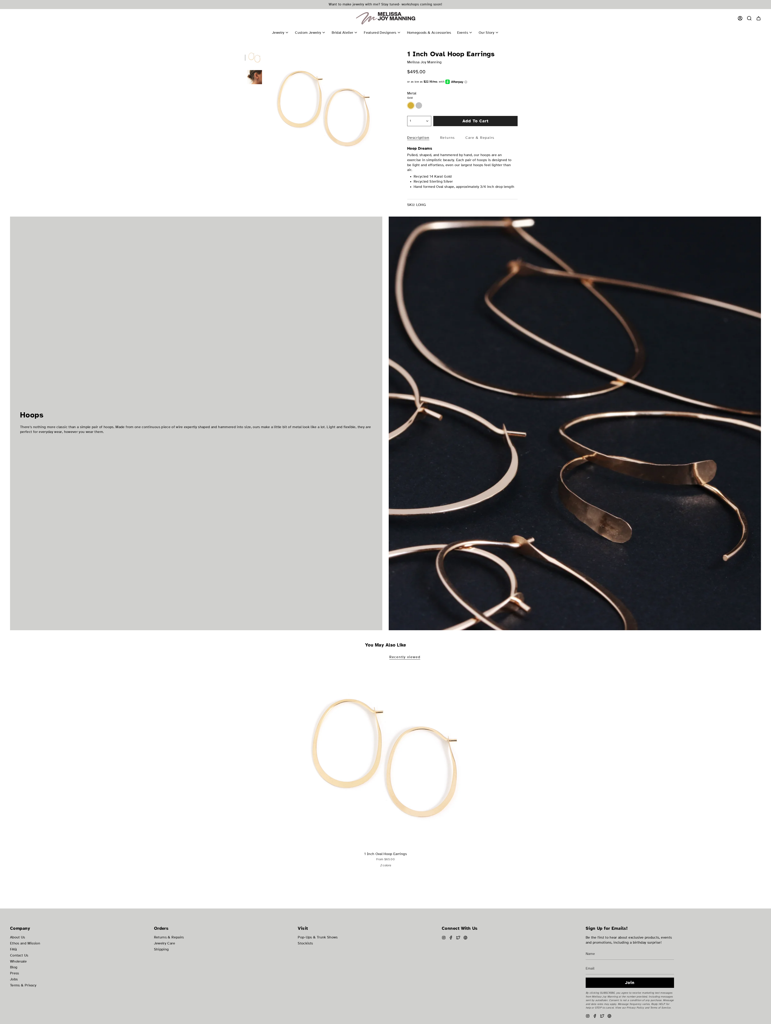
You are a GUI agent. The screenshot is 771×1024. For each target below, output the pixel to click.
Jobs (14, 979)
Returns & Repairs (169, 937)
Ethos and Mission (25, 943)
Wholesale (18, 961)
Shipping (161, 949)
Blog (13, 967)
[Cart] (758, 18)
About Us (17, 937)
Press (14, 973)
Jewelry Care (164, 943)
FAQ (13, 949)
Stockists (305, 943)
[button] (749, 18)
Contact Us (19, 955)
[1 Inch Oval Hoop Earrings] (385, 758)
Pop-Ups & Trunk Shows (318, 937)
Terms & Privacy (23, 985)
